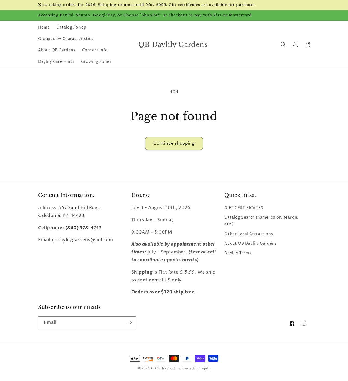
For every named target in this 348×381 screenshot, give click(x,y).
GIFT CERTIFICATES (243, 207)
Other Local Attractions (248, 234)
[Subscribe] (130, 322)
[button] (283, 45)
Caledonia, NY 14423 (61, 216)
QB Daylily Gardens (165, 368)
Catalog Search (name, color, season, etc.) (261, 221)
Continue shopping (174, 143)
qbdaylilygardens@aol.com (82, 240)
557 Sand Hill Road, (80, 208)
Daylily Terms (237, 253)
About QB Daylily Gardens (250, 243)
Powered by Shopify (195, 368)
